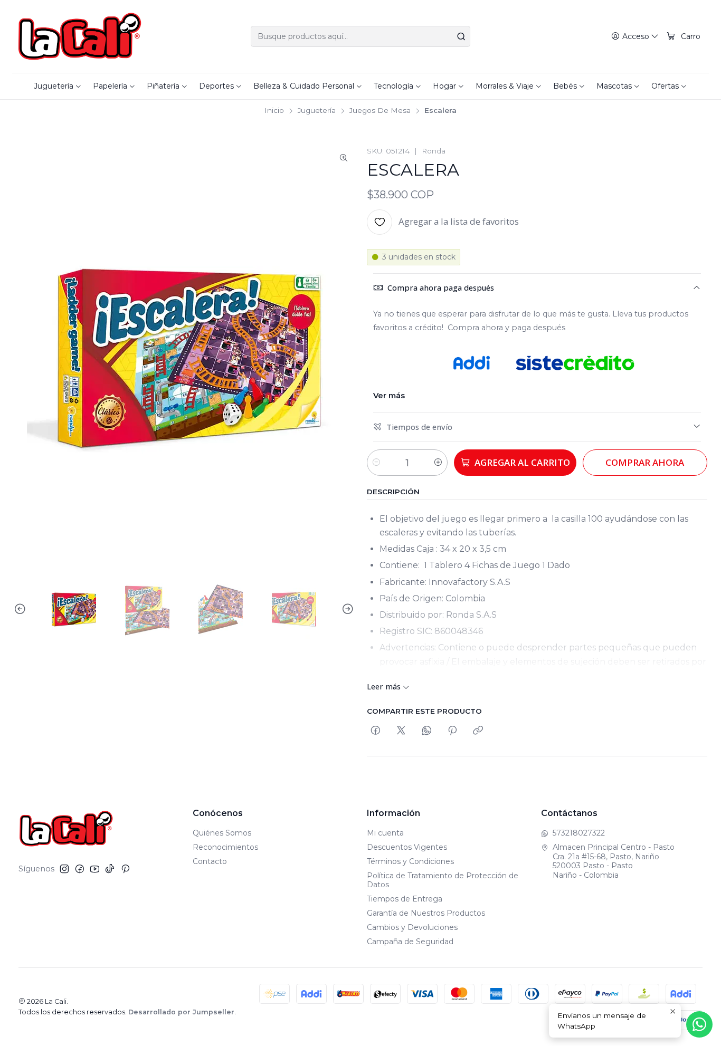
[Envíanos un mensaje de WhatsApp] (699, 1024)
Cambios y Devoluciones (412, 927)
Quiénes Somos (222, 833)
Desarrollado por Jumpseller (181, 1012)
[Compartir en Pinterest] (452, 731)
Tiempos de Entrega (404, 899)
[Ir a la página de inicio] (79, 36)
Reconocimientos (225, 847)
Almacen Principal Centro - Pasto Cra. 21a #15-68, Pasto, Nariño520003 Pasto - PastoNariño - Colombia (614, 861)
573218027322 (579, 833)
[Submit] (461, 36)
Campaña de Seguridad (410, 941)
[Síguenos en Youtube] (95, 868)
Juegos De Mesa (380, 110)
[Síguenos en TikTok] (110, 868)
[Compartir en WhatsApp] (426, 731)
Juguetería (317, 110)
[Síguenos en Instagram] (64, 868)
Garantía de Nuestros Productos (426, 913)
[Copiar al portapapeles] (478, 731)
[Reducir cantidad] (376, 462)
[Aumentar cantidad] (438, 462)
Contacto (210, 861)
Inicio (274, 110)
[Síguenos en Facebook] (79, 868)
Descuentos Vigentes (407, 847)
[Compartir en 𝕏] (401, 731)
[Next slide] (346, 609)
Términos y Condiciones (410, 861)
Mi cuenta (385, 833)
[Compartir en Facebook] (375, 731)
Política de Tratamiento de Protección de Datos (442, 880)
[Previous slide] (22, 609)
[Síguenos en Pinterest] (125, 868)
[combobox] (360, 36)
